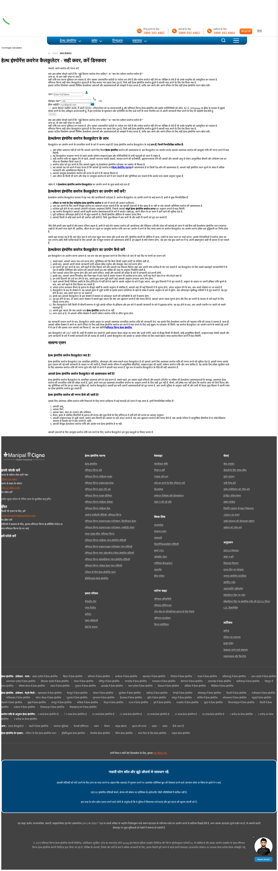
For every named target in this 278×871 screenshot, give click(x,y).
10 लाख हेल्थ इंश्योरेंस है (103, 714)
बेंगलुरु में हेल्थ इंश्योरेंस (77, 693)
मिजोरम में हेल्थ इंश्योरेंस (181, 676)
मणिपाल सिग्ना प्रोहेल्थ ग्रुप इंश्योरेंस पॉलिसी (105, 540)
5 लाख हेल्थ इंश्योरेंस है (48, 714)
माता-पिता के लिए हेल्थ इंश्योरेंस (152, 733)
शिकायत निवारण (231, 563)
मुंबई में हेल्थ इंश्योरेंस (37, 702)
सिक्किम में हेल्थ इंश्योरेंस (222, 686)
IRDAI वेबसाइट (231, 550)
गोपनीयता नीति (161, 464)
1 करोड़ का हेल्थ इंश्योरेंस (241, 714)
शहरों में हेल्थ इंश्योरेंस (38, 726)
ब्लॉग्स (226, 630)
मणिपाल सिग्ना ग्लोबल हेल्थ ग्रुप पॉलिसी (103, 565)
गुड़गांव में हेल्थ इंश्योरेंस (77, 697)
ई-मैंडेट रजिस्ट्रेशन (232, 495)
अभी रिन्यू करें (229, 483)
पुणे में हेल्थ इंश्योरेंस (162, 702)
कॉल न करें (228, 556)
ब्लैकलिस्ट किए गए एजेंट (234, 595)
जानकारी (55, 53)
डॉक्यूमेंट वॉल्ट (160, 556)
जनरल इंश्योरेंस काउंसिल (234, 576)
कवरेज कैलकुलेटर (66, 53)
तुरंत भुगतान (228, 476)
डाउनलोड (158, 525)
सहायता (137, 41)
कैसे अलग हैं (178, 726)
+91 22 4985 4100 (10, 487)
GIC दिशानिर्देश (230, 607)
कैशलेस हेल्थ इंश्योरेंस (100, 733)
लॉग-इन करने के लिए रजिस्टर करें (169, 483)
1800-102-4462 (9, 479)
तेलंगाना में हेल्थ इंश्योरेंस (192, 681)
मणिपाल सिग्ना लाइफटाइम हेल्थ (99, 483)
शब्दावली (158, 537)
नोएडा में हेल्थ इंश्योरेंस (113, 702)
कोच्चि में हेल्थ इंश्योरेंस (207, 697)
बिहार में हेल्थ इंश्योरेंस (73, 676)
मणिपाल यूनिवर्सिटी (162, 599)
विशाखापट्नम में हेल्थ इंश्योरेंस (83, 707)
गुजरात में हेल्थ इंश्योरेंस (85, 686)
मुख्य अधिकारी (91, 620)
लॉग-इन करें (246, 31)
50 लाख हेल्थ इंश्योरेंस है (213, 714)
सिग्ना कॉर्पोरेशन (161, 624)
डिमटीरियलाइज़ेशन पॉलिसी (166, 544)
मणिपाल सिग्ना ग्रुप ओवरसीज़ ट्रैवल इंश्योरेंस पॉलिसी (109, 553)
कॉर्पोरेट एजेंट (229, 582)
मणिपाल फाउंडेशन (162, 618)
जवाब (164, 726)
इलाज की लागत (139, 726)
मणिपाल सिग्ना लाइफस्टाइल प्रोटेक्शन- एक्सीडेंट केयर (109, 527)
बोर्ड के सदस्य (91, 627)
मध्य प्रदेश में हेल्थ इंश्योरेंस (140, 686)
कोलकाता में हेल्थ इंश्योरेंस (234, 697)
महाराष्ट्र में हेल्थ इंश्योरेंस (154, 676)
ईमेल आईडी (54, 104)
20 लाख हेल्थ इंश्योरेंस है (158, 714)
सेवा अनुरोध (228, 464)
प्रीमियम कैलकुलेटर (163, 563)
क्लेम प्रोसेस (229, 502)
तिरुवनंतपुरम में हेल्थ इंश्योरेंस (241, 702)
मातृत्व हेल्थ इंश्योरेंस (181, 733)
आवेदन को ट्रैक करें (232, 527)
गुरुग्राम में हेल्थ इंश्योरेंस (104, 697)
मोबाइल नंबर (54, 101)
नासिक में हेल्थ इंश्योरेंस (87, 702)
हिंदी (259, 31)
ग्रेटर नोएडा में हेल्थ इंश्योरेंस (48, 697)
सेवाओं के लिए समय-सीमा (234, 470)
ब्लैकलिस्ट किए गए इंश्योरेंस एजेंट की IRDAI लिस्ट (246, 601)
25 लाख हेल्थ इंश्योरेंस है (186, 714)
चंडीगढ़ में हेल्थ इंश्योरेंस (156, 693)
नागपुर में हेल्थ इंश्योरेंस (61, 702)
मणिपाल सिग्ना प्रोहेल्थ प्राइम (98, 476)
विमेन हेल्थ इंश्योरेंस (124, 733)
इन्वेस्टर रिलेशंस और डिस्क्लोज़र (169, 495)
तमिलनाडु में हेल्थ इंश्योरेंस (234, 676)
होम (49, 53)
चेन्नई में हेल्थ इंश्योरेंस (182, 693)
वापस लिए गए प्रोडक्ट (233, 569)
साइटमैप (158, 569)
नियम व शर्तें (159, 470)
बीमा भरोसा (159, 576)
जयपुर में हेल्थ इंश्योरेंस (181, 697)
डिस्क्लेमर (158, 489)
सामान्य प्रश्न (160, 531)
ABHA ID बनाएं (231, 514)
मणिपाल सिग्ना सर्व (93, 470)
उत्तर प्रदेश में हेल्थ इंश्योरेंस (263, 676)
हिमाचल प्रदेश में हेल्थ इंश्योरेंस (55, 681)
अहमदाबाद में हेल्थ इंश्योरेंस (49, 693)
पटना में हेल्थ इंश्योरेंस (138, 702)
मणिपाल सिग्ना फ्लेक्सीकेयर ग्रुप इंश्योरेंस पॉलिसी (107, 559)
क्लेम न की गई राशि (162, 502)
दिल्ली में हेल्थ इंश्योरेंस (236, 693)
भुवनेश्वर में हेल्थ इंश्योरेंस (130, 693)
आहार (154, 726)
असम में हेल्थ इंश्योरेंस (60, 686)
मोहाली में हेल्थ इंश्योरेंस (11, 702)
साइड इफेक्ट (121, 726)
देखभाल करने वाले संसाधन (235, 650)
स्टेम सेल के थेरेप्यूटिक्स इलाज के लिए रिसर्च (174, 611)
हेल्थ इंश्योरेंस (68, 41)
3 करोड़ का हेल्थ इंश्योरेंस (25, 719)
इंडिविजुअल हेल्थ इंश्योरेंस (96, 578)
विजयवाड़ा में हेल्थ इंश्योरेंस (52, 707)
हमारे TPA (159, 550)
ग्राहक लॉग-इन (161, 476)
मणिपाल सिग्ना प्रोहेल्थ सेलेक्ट (99, 502)
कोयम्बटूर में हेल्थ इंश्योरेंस (209, 693)
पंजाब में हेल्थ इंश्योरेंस (207, 676)
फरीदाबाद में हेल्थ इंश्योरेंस (263, 693)
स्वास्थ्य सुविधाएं (61, 726)
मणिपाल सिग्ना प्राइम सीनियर (98, 495)
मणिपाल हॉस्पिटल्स (162, 605)
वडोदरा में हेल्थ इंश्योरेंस (24, 707)
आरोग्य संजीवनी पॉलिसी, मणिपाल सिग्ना (103, 514)
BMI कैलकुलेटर (16, 726)
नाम (50, 94)
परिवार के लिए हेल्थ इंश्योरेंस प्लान (100, 572)
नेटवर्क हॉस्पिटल (81, 726)
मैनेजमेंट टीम (90, 601)
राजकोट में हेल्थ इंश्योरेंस (187, 702)
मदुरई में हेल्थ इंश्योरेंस (261, 697)
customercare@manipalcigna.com (18, 515)
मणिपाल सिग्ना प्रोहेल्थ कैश (97, 508)
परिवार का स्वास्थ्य (232, 637)
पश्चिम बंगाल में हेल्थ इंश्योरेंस (32, 686)
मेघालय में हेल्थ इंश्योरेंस (168, 686)
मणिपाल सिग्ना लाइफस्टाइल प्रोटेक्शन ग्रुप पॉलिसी (108, 546)
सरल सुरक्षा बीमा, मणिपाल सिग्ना (99, 533)
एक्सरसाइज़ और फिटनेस (234, 656)
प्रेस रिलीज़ (90, 607)
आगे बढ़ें (52, 114)
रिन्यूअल (117, 41)
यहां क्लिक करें (160, 753)
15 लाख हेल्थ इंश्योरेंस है (131, 714)
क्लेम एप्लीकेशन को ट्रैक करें (236, 489)
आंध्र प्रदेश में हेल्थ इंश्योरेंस (45, 676)
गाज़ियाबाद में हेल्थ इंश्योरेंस (18, 697)
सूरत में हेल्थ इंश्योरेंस (213, 702)
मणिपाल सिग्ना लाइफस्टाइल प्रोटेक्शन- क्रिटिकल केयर (110, 521)
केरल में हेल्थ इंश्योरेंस (83, 681)
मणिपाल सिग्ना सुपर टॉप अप (98, 489)
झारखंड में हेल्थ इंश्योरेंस (112, 686)
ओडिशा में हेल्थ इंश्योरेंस (195, 686)
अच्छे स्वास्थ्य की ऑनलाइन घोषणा (238, 521)
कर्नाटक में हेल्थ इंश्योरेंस (126, 676)
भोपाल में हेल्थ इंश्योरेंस (103, 693)
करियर (88, 614)
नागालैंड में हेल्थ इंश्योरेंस (136, 681)
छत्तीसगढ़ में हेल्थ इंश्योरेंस (247, 681)
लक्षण (96, 726)
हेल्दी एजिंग (228, 643)
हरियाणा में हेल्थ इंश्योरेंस (99, 676)
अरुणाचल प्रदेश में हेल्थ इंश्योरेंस (21, 681)
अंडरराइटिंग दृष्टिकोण (233, 588)
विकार (107, 726)
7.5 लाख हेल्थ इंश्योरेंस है (75, 714)
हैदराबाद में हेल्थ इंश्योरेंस (131, 697)
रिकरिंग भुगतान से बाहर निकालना (238, 508)
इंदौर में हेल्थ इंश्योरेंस (156, 697)
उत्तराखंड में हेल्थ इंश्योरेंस (219, 681)
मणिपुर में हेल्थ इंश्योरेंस (109, 681)
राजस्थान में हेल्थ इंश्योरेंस (163, 681)
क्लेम (94, 41)
